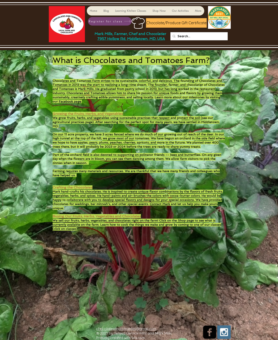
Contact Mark (160, 204)
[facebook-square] (209, 332)
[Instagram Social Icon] (224, 332)
